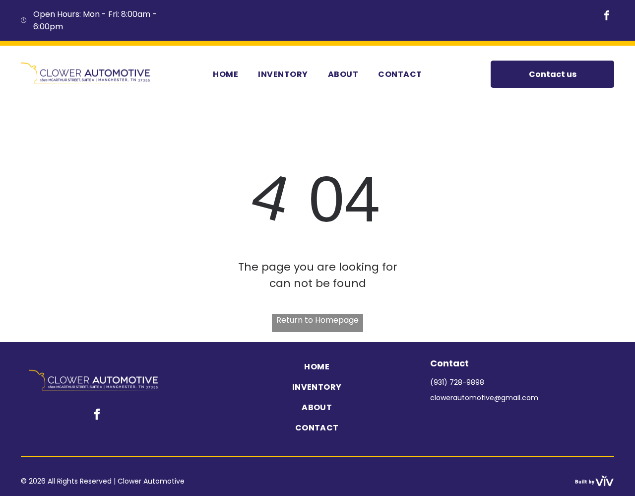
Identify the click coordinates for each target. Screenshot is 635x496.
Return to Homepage (317, 320)
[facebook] (606, 16)
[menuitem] (225, 73)
